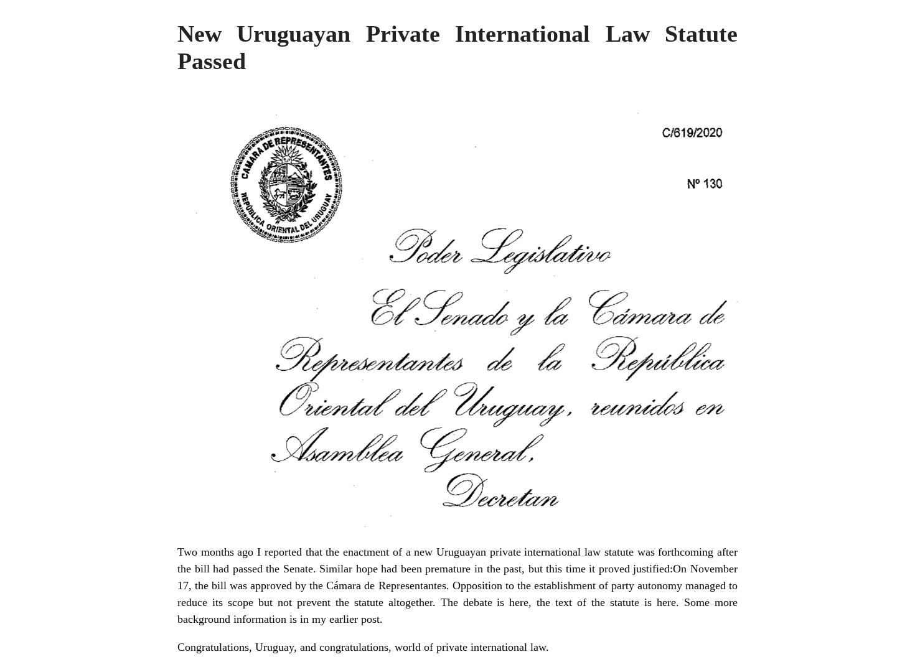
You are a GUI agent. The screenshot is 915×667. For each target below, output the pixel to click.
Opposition (477, 585)
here (666, 602)
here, (520, 602)
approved (271, 585)
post (370, 619)
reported (283, 552)
